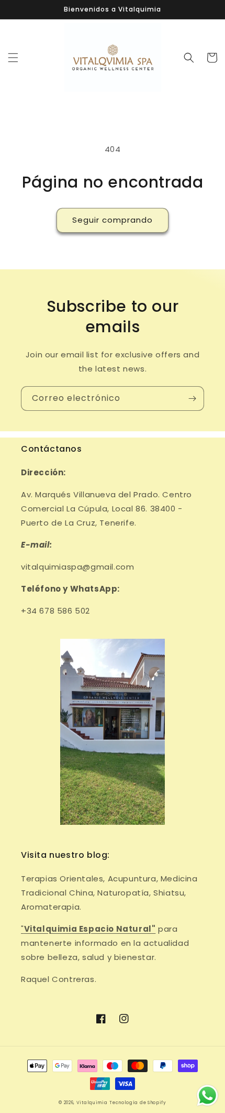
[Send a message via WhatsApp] (207, 1095)
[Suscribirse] (192, 398)
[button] (13, 57)
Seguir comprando (112, 219)
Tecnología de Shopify (137, 1102)
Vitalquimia (92, 1102)
